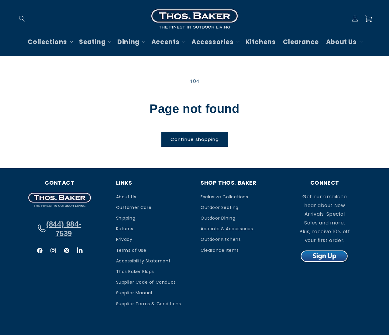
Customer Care (134, 207)
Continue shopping (194, 139)
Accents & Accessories (227, 229)
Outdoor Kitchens (221, 239)
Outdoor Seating (220, 207)
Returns (124, 229)
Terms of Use (131, 250)
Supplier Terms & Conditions (148, 303)
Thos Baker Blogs (135, 271)
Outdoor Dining (218, 218)
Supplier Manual (134, 293)
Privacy (124, 239)
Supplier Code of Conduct (146, 282)
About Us (126, 196)
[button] (22, 18)
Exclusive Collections (224, 196)
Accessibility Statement (143, 261)
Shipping (126, 218)
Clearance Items (220, 250)
